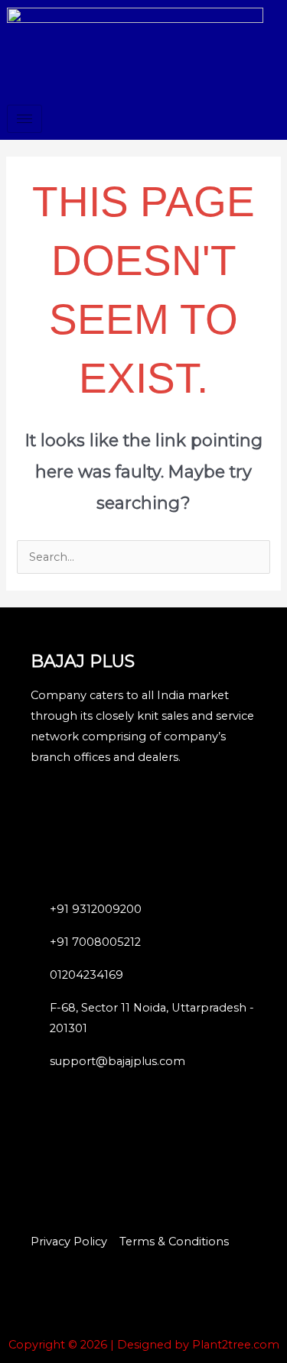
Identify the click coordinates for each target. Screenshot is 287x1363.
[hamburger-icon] (24, 119)
